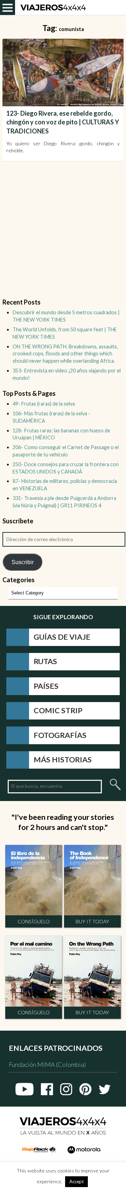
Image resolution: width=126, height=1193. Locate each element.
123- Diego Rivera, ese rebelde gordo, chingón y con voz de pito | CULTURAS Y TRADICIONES (62, 121)
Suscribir (23, 562)
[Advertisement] (63, 234)
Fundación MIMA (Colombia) (47, 1064)
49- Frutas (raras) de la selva (44, 404)
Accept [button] (76, 1181)
